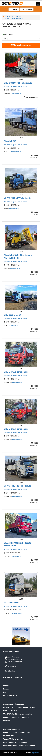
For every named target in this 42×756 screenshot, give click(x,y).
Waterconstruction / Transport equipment (19, 746)
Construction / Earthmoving (13, 704)
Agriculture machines (11, 729)
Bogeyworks (35, 752)
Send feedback (10, 671)
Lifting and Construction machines (16, 732)
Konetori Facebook (13, 677)
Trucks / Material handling (13, 739)
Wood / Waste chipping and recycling (17, 714)
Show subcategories (21, 45)
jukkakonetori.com (15, 662)
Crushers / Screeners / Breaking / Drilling (19, 707)
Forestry (6, 720)
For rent (6, 689)
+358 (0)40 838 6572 (14, 659)
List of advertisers (10, 695)
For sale (6, 686)
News (5, 692)
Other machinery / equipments (15, 742)
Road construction (10, 711)
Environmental (8, 736)
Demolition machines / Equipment (16, 717)
